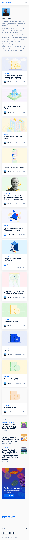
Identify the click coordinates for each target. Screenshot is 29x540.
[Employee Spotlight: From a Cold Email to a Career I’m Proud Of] (24, 425)
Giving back (5, 447)
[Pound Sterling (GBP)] (14, 367)
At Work (7, 225)
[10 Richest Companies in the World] (14, 125)
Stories (12, 422)
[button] (22, 2)
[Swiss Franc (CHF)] (14, 395)
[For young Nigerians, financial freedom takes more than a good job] (24, 437)
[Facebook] (13, 533)
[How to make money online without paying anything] (14, 64)
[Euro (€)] (14, 338)
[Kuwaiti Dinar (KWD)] (14, 310)
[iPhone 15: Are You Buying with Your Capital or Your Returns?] (14, 279)
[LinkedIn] (10, 533)
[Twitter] (6, 533)
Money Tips (8, 73)
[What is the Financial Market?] (14, 155)
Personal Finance (9, 288)
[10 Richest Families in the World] (14, 94)
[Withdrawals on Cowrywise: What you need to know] (14, 216)
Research (7, 104)
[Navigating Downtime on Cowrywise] (14, 247)
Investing (7, 164)
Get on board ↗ (9, 495)
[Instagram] (3, 533)
